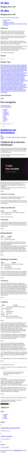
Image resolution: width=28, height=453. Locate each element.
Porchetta (13, 80)
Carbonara (8, 84)
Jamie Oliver (10, 72)
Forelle (10, 75)
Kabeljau (25, 75)
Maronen (3, 89)
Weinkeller (7, 79)
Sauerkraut (21, 80)
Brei (23, 76)
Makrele (25, 87)
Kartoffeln (5, 66)
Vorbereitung (3, 91)
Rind (26, 67)
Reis (14, 75)
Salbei (5, 78)
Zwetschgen (17, 79)
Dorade (14, 65)
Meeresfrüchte (13, 76)
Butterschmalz (22, 85)
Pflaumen (12, 79)
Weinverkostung (8, 88)
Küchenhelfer (24, 70)
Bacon (13, 74)
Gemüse (10, 66)
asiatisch (5, 74)
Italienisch (24, 65)
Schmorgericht (15, 71)
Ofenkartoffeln (4, 72)
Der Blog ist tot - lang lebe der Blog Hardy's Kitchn (15, 23)
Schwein (14, 91)
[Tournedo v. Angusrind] (1, 433)
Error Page (5, 25)
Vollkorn (5, 69)
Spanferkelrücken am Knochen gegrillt (10, 428)
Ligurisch (3, 79)
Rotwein (2, 80)
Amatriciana (3, 84)
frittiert (21, 87)
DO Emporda (8, 80)
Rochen (2, 78)
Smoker (20, 89)
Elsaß (8, 85)
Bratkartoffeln (17, 72)
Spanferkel (19, 66)
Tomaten (14, 66)
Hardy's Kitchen (7, 20)
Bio (18, 67)
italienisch (9, 74)
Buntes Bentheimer (14, 89)
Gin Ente (3, 444)
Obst (22, 71)
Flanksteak (10, 87)
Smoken (5, 92)
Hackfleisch (10, 83)
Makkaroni (3, 76)
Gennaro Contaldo (5, 75)
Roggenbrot (22, 78)
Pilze (12, 67)
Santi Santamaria (12, 70)
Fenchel (6, 70)
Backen (2, 67)
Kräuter (17, 80)
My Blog (5, 3)
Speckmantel (3, 85)
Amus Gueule (7, 67)
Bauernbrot (10, 78)
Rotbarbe (3, 88)
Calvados (6, 81)
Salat (18, 69)
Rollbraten (11, 81)
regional (24, 89)
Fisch (2, 66)
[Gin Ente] (1, 441)
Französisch (19, 91)
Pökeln (15, 81)
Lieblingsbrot (16, 78)
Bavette (14, 88)
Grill (21, 65)
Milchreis (23, 79)
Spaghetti (17, 74)
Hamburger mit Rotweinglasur (8, 131)
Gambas (8, 76)
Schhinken (17, 75)
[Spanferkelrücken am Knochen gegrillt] (1, 425)
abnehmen (11, 85)
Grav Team (3, 451)
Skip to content (15, 17)
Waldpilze (7, 89)
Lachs (11, 65)
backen (24, 91)
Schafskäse (23, 84)
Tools (19, 71)
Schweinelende (19, 88)
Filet (2, 69)
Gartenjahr (3, 71)
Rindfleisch (21, 69)
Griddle (22, 72)
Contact (5, 21)
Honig (21, 75)
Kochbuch (9, 69)
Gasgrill (13, 84)
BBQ (2, 65)
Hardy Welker (11, 137)
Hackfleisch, (23, 137)
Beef (26, 69)
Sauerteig (14, 69)
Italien (18, 65)
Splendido (22, 67)
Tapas (19, 84)
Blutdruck (15, 87)
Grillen (22, 81)
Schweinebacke (4, 83)
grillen (16, 84)
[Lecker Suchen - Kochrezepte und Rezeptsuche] (5, 408)
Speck (26, 80)
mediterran (24, 66)
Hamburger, (18, 137)
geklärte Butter (4, 87)
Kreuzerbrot (9, 91)
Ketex (2, 92)
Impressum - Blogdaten (8, 22)
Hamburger (16, 83)
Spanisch (15, 67)
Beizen (18, 81)
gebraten (2, 70)
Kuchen (21, 83)
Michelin (19, 70)
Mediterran (22, 74)
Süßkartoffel (19, 76)
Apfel (18, 87)
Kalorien (16, 85)
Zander (2, 81)
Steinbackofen (6, 65)
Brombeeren (8, 71)
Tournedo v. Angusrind (6, 436)
